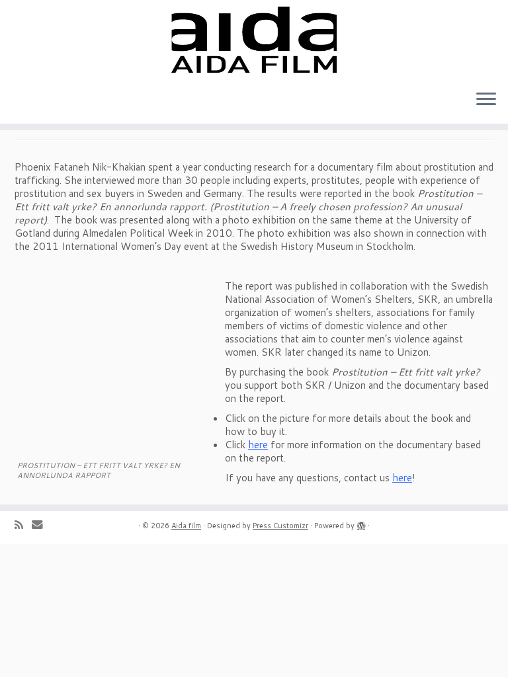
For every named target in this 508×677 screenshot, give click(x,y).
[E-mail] (42, 524)
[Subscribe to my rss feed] (23, 525)
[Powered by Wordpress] (361, 523)
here (258, 445)
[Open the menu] (486, 100)
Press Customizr (280, 525)
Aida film (186, 525)
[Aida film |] (254, 40)
